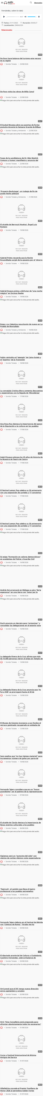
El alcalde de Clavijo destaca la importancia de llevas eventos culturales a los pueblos (20, 823)
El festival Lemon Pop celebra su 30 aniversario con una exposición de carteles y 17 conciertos (21, 491)
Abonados (38, 3)
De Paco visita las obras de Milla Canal (17, 91)
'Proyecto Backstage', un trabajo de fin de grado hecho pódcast (18, 192)
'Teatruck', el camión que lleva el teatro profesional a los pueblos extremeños (17, 890)
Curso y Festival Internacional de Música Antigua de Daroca (18, 1056)
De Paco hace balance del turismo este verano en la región (20, 59)
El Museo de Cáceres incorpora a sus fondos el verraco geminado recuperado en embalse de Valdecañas (20, 724)
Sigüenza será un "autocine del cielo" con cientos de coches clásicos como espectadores (20, 857)
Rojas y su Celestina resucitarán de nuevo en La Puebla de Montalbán (21, 325)
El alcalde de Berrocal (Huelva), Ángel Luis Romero (18, 225)
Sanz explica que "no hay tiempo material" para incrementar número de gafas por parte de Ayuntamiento (21, 757)
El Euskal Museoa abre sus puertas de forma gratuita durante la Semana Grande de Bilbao (20, 126)
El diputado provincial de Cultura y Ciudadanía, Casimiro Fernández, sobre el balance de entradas (21, 956)
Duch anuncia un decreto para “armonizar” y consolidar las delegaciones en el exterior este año (20, 624)
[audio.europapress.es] (12, 3)
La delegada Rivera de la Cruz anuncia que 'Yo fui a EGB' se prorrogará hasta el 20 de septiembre (20, 691)
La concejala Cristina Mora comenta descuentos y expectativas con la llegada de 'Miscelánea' (21, 392)
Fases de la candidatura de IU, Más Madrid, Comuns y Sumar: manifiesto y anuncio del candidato (19, 159)
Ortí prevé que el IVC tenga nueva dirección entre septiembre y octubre (19, 990)
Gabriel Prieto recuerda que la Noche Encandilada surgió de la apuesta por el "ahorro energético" (21, 259)
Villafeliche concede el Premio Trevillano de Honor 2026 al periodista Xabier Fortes (19, 1089)
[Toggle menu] (2, 3)
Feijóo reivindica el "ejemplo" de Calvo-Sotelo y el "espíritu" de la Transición (20, 358)
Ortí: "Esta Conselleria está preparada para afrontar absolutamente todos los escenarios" (20, 1023)
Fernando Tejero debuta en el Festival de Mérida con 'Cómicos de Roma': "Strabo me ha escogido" (21, 923)
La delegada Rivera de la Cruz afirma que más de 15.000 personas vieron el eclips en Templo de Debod (21, 657)
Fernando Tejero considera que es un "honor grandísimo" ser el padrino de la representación (21, 790)
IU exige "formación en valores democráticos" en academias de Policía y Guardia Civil (20, 558)
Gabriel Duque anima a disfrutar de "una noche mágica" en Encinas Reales (21, 292)
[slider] (12, 17)
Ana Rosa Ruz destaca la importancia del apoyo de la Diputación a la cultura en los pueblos (21, 425)
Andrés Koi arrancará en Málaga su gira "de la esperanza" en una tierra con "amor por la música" (20, 591)
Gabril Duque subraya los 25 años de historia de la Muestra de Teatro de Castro (21, 458)
